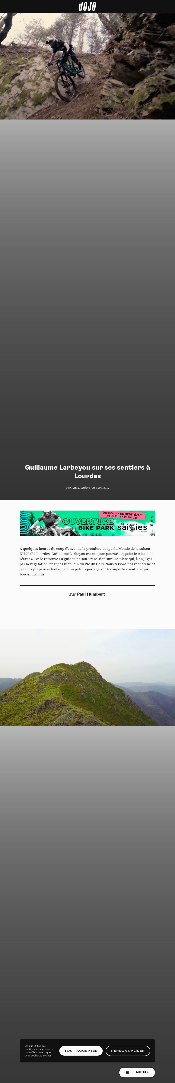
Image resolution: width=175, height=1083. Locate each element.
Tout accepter (81, 1051)
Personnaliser (128, 1051)
